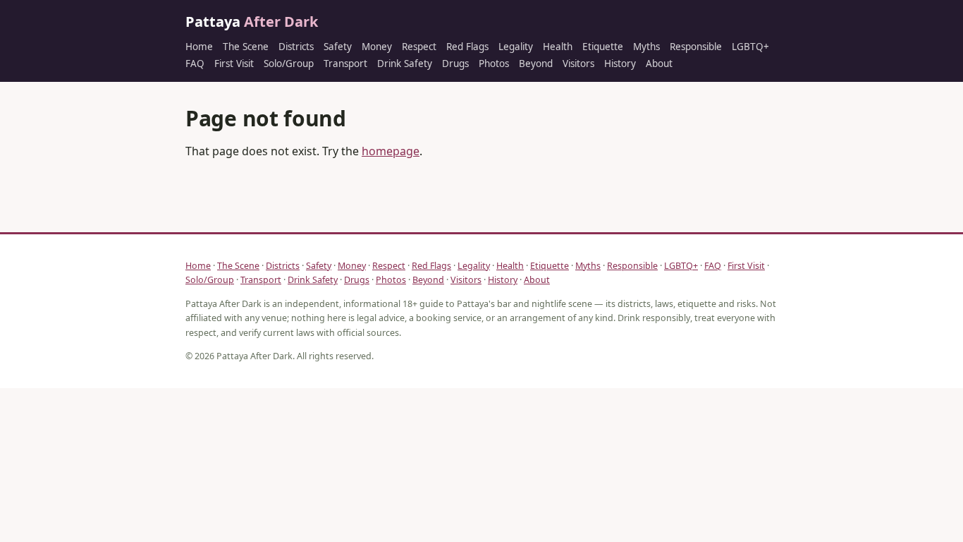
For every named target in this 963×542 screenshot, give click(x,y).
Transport (345, 63)
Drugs (455, 63)
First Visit (234, 63)
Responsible (696, 46)
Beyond (536, 63)
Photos (494, 63)
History (620, 63)
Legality (515, 46)
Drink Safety (404, 63)
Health (557, 46)
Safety (338, 46)
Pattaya (251, 21)
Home (199, 46)
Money (377, 46)
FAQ (194, 63)
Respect (419, 46)
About (659, 63)
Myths (646, 46)
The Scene (246, 46)
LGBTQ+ (750, 46)
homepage (390, 151)
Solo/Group (289, 63)
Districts (296, 46)
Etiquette (602, 46)
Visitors (578, 63)
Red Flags (467, 46)
